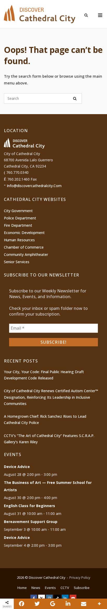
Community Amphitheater (26, 254)
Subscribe (82, 587)
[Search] (75, 98)
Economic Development (24, 232)
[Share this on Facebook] (21, 604)
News (35, 587)
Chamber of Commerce (24, 247)
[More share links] (99, 604)
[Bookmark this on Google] (53, 604)
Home (22, 587)
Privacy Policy (79, 577)
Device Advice (17, 466)
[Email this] (83, 604)
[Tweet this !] (37, 604)
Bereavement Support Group (30, 521)
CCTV (65, 587)
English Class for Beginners (29, 505)
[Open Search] (86, 15)
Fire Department (18, 225)
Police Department (20, 218)
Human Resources (19, 239)
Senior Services (16, 261)
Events (50, 587)
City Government (18, 210)
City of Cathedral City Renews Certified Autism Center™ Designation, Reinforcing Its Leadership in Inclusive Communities (51, 397)
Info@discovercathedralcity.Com (34, 185)
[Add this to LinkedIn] (68, 604)
